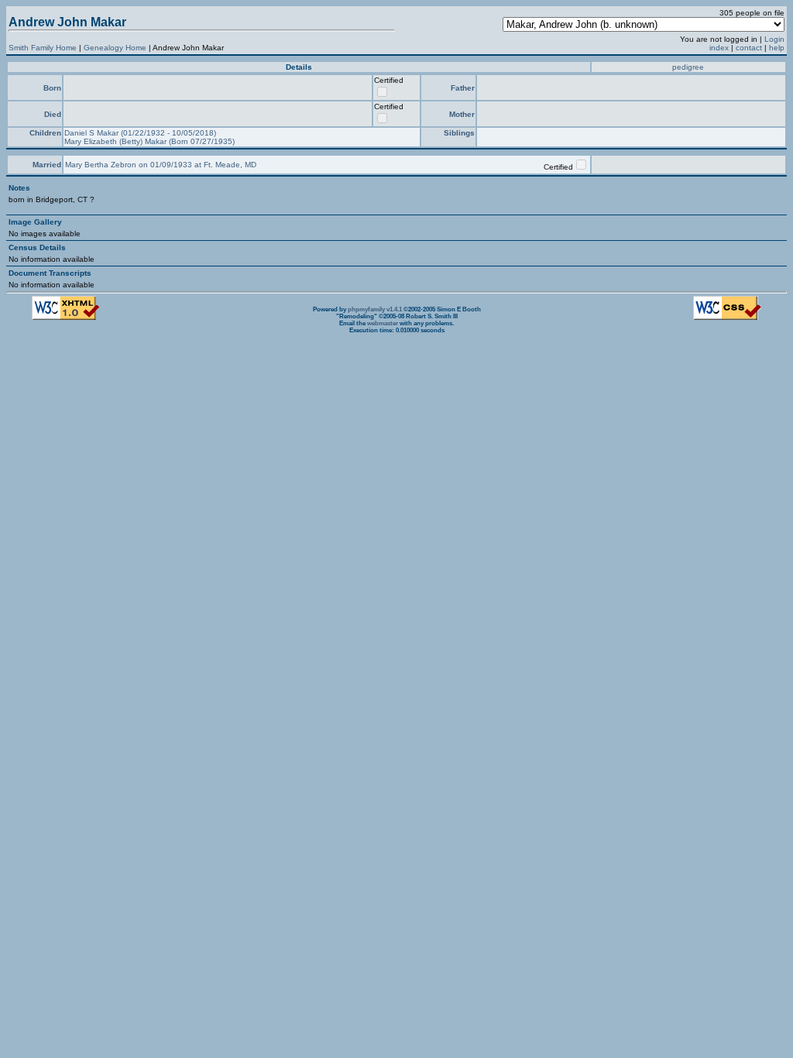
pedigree (688, 67)
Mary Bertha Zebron (102, 164)
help (776, 47)
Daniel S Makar (92, 133)
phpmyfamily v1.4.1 (375, 309)
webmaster (382, 323)
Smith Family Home (43, 47)
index (719, 47)
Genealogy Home (115, 47)
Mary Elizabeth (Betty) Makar (116, 141)
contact (749, 47)
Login (774, 39)
